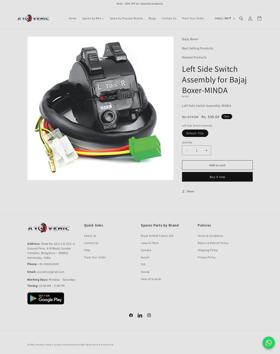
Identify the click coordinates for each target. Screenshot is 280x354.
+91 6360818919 (48, 264)
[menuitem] (72, 18)
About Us (90, 236)
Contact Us (91, 243)
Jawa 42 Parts (150, 243)
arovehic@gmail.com (51, 272)
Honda (145, 272)
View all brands (151, 279)
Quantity (187, 142)
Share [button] (190, 191)
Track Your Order (95, 257)
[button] (241, 18)
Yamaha (146, 250)
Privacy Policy (206, 257)
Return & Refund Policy (213, 243)
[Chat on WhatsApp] (269, 343)
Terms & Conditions (210, 236)
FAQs (87, 250)
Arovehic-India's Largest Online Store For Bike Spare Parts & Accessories (75, 344)
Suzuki (145, 257)
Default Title (195, 133)
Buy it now (217, 177)
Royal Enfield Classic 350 (157, 236)
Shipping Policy (208, 250)
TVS (143, 264)
